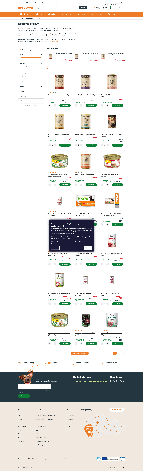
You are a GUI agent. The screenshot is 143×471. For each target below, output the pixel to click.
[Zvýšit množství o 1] (55, 105)
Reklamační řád (39, 434)
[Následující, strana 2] (119, 353)
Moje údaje (70, 419)
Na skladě (25, 66)
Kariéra (20, 419)
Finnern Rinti (47, 41)
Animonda (55, 41)
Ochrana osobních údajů (42, 423)
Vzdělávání (20, 423)
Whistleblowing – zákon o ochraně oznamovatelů (48, 445)
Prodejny (26, 2)
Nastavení (55, 248)
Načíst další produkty (79, 353)
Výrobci (37, 430)
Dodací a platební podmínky (42, 441)
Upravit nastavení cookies (47, 467)
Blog (42, 2)
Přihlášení (69, 423)
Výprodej (24, 76)
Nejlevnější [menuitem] (64, 67)
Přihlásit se (24, 396)
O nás (19, 415)
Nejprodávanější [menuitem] (53, 67)
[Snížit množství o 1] (49, 105)
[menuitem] (26, 14)
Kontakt (20, 430)
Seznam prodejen (22, 426)
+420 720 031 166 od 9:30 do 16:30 (66, 2)
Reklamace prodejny (41, 437)
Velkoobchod (48, 2)
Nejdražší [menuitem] (73, 67)
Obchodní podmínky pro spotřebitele (44, 419)
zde (52, 243)
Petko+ (19, 2)
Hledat (83, 7)
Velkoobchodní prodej (41, 426)
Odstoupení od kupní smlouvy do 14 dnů (45, 415)
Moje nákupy (70, 415)
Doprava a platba (34, 2)
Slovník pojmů (21, 441)
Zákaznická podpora (23, 434)
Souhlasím (88, 248)
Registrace (122, 2)
